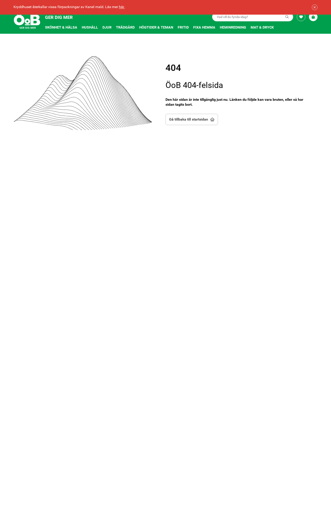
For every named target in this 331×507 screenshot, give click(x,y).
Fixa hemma (204, 27)
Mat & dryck (262, 27)
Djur (106, 27)
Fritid (183, 27)
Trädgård (125, 27)
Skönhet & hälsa (61, 27)
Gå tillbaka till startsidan (188, 119)
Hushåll (90, 27)
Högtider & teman (156, 27)
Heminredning (233, 27)
